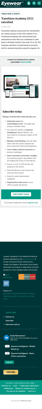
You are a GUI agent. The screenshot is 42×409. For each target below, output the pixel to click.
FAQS (15, 386)
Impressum (8, 389)
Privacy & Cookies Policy (25, 389)
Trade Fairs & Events (10, 14)
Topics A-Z (32, 391)
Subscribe (9, 320)
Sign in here (26, 62)
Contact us (10, 317)
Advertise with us (13, 324)
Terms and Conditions (29, 386)
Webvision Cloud (26, 401)
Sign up (9, 362)
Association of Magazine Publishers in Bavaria (19, 293)
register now (33, 202)
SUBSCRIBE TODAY (21, 194)
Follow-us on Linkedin (15, 391)
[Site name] (15, 254)
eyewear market (28, 259)
